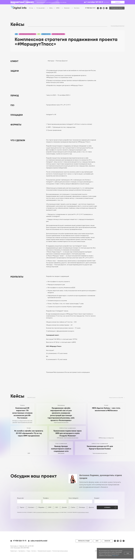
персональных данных (83, 512)
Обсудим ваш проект (117, 8)
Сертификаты (21, 551)
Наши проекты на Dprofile (116, 397)
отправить (107, 507)
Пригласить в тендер (84, 540)
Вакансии (66, 8)
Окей (128, 553)
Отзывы (28, 551)
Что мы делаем (40, 8)
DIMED (57, 8)
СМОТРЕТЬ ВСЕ (31, 397)
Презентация (13, 551)
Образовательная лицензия (44, 551)
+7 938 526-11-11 (90, 8)
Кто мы (31, 8)
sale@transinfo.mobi (39, 541)
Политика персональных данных (60, 551)
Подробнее (115, 555)
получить (117, 2)
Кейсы (51, 8)
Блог (97, 540)
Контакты (76, 8)
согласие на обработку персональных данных (47, 512)
